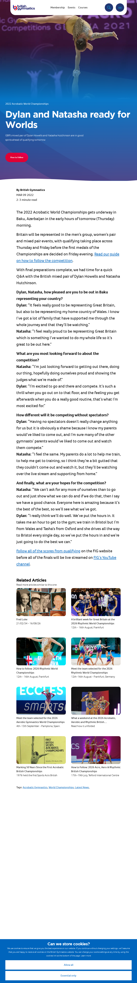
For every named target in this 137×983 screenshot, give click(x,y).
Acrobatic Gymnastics (35, 787)
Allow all (68, 965)
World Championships (61, 787)
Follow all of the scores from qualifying (48, 551)
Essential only (68, 975)
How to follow (16, 157)
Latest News (82, 787)
